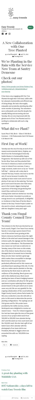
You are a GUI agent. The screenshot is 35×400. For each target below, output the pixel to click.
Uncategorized (18, 56)
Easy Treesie (8, 26)
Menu (31, 27)
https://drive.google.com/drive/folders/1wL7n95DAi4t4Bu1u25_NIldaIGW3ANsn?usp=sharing (17, 89)
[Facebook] (2, 33)
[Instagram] (9, 33)
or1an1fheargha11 (12, 54)
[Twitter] (6, 33)
